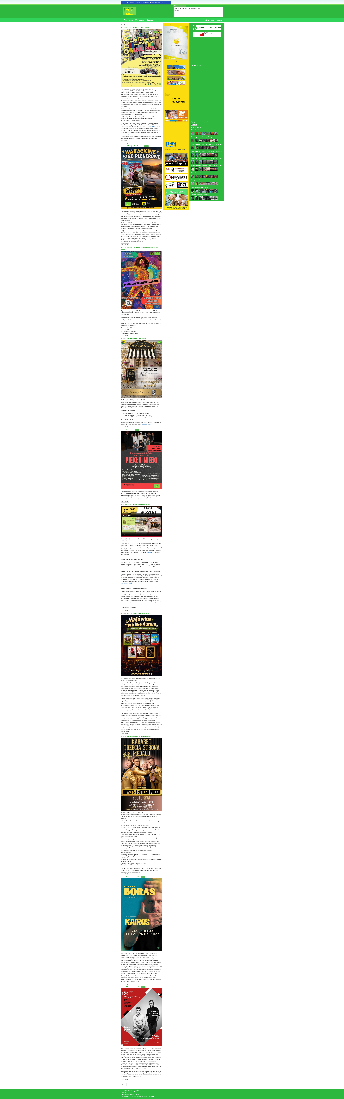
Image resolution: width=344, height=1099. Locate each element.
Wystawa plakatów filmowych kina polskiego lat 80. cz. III (207, 151)
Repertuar (193, 124)
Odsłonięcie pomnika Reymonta (200, 194)
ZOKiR (146, 27)
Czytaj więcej (124, 143)
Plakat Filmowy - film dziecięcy (199, 173)
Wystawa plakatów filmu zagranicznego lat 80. (203, 137)
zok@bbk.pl (150, 552)
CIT (149, 504)
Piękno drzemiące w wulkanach (199, 129)
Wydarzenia (140, 20)
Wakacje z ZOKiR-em (197, 180)
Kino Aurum (129, 20)
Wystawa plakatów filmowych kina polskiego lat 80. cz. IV (207, 144)
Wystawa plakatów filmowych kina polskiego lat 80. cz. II (206, 158)
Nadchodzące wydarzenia (179, 5)
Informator (210, 20)
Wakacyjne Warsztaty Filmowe (199, 187)
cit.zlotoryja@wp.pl (126, 583)
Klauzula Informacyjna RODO (130, 1094)
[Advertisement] (207, 51)
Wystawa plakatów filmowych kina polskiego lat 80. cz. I (206, 165)
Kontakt (219, 20)
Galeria (151, 20)
